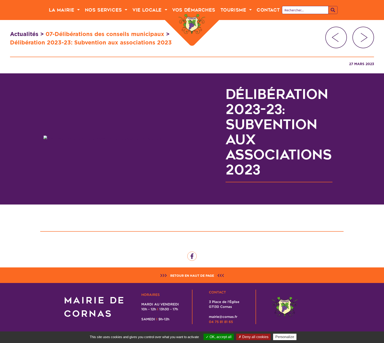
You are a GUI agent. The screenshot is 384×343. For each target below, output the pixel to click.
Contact (268, 10)
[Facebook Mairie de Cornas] (192, 256)
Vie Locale (148, 10)
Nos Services (104, 10)
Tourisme (234, 10)
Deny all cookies (254, 337)
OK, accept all (220, 337)
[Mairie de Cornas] (192, 24)
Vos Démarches (193, 10)
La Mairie (62, 10)
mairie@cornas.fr (223, 316)
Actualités (24, 34)
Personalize (284, 337)
